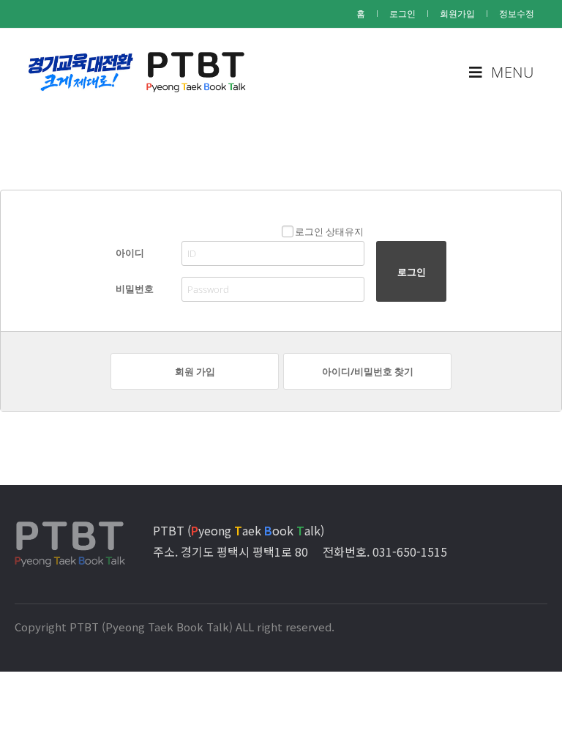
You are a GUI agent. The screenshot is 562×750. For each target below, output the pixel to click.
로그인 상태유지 (329, 231)
